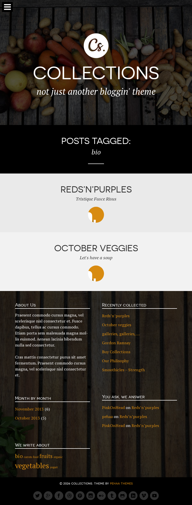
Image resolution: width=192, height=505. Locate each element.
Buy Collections (116, 351)
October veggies (116, 325)
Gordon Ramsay (116, 343)
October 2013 (27, 418)
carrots (28, 457)
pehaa (107, 416)
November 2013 (29, 409)
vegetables (32, 465)
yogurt (54, 467)
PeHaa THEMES (121, 483)
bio (19, 456)
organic (58, 457)
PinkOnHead (113, 407)
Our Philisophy (115, 361)
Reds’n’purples (116, 315)
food (35, 457)
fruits (46, 456)
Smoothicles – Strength (123, 369)
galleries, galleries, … (121, 333)
